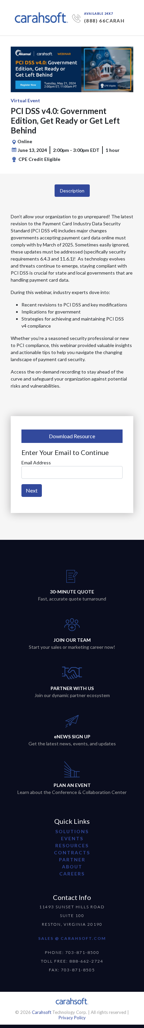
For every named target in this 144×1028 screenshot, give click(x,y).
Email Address (36, 462)
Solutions (72, 831)
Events (72, 838)
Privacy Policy (72, 1017)
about (72, 866)
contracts (72, 852)
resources (72, 845)
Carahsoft (41, 1012)
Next (32, 490)
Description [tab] (72, 190)
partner (72, 859)
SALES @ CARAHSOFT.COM (72, 938)
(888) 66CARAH (104, 20)
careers (72, 873)
